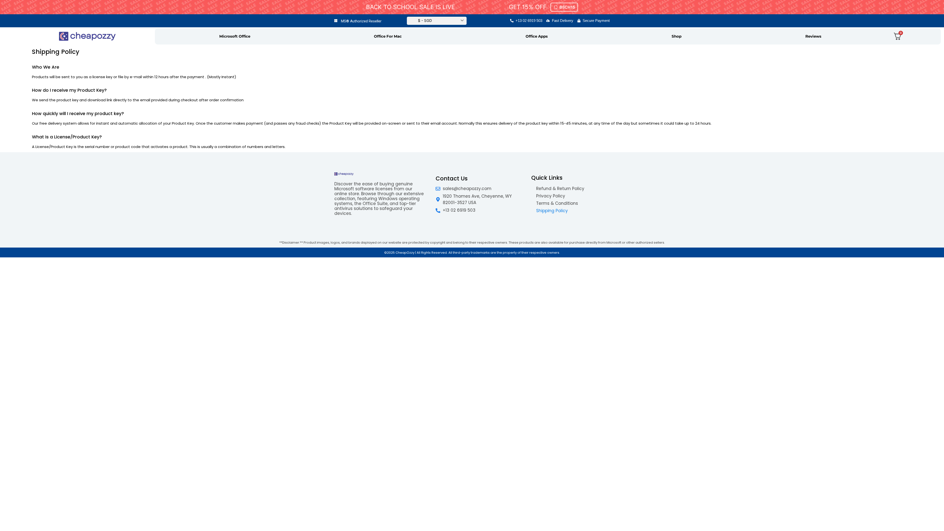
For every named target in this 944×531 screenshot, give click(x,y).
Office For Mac (388, 36)
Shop (676, 36)
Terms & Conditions (557, 203)
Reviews (813, 36)
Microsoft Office (234, 36)
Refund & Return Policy (560, 189)
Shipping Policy (552, 211)
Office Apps (537, 36)
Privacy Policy (550, 196)
